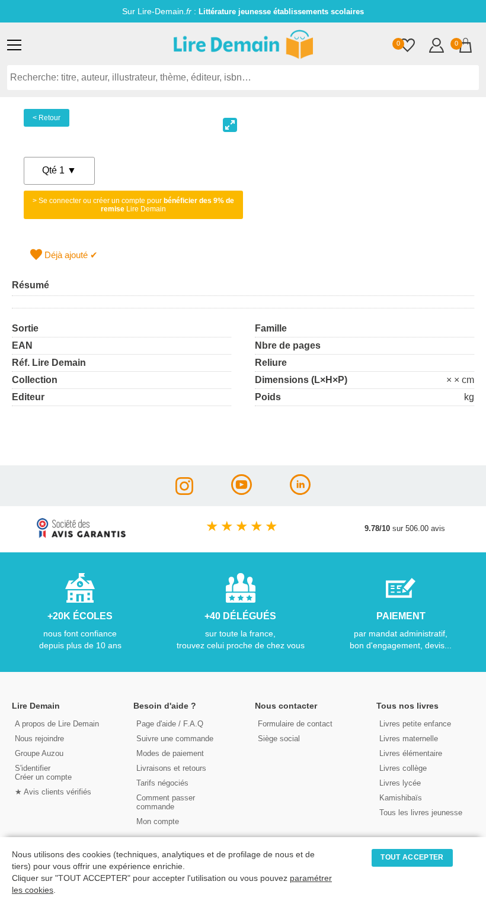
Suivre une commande (174, 738)
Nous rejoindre (39, 738)
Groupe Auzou (39, 753)
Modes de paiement (170, 753)
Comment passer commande (165, 802)
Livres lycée (400, 783)
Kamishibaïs (400, 797)
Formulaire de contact (295, 723)
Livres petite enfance (415, 723)
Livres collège (403, 768)
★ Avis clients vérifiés (53, 791)
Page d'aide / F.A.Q (169, 723)
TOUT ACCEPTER (412, 857)
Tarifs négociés (162, 783)
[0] (407, 46)
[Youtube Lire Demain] (241, 492)
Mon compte (157, 821)
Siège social (279, 738)
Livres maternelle (408, 738)
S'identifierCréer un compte (43, 772)
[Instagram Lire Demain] (184, 492)
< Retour (46, 118)
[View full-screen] (230, 125)
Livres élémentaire (410, 753)
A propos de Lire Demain (57, 723)
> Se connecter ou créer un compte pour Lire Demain (133, 205)
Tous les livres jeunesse (420, 812)
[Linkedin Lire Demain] (300, 492)
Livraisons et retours (171, 768)
